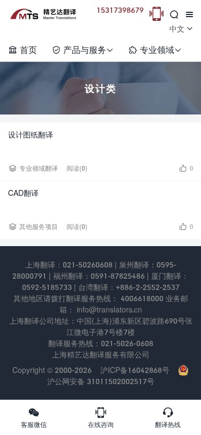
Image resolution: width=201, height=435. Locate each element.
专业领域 (155, 49)
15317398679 (120, 9)
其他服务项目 (38, 227)
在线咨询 (101, 417)
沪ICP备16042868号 (134, 370)
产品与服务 (82, 49)
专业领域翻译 (38, 168)
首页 (22, 49)
